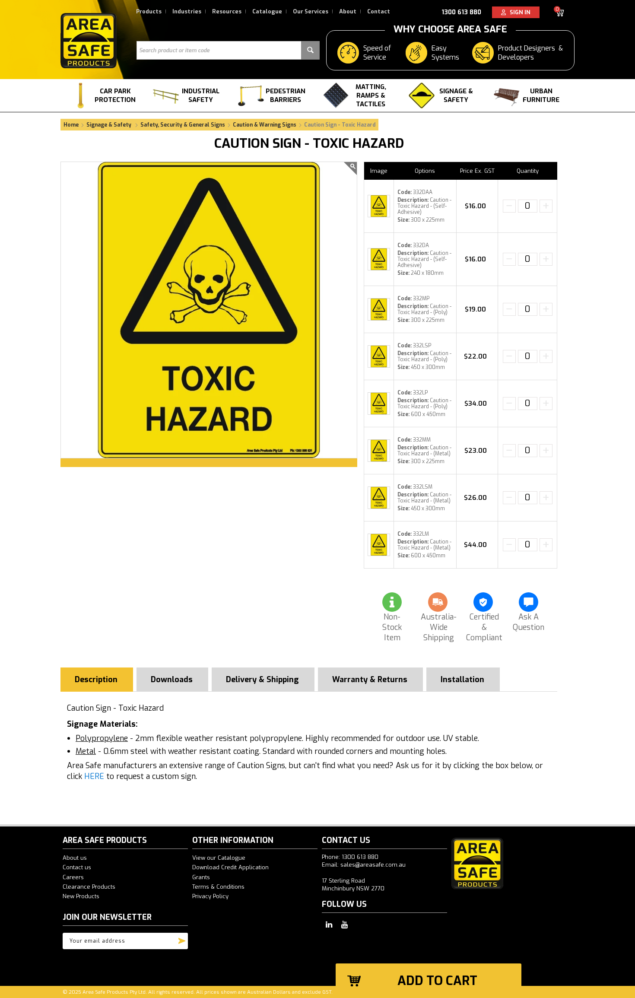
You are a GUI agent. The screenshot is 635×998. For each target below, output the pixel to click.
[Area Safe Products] (88, 40)
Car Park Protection (115, 95)
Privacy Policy (210, 896)
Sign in (518, 12)
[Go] (182, 939)
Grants (201, 877)
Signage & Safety (456, 95)
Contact (378, 11)
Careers (73, 877)
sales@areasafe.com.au (373, 864)
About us (75, 857)
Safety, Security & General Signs (182, 124)
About (347, 11)
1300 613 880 (461, 12)
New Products (81, 896)
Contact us (77, 867)
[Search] (310, 50)
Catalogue (267, 11)
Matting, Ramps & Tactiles (371, 95)
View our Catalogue (218, 857)
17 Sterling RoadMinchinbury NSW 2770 (353, 884)
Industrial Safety (200, 95)
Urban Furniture (541, 95)
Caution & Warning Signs (264, 124)
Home (71, 124)
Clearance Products (89, 886)
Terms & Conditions (218, 886)
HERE (94, 776)
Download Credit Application (230, 867)
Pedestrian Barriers (285, 95)
